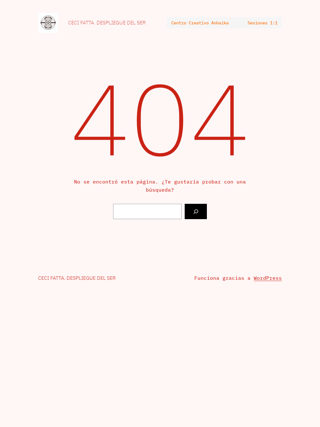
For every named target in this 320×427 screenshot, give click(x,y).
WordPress (268, 278)
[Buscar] (196, 211)
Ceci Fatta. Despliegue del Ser (107, 22)
